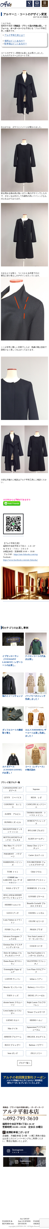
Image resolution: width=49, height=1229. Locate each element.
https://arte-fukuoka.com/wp (26, 554)
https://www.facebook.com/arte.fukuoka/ (20, 560)
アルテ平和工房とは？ (14, 35)
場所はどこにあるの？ (14, 41)
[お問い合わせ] (37, 3)
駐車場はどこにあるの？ (15, 43)
